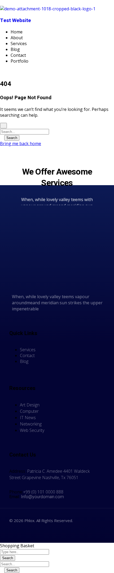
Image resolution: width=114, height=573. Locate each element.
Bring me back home (20, 143)
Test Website (15, 20)
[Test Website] (47, 9)
